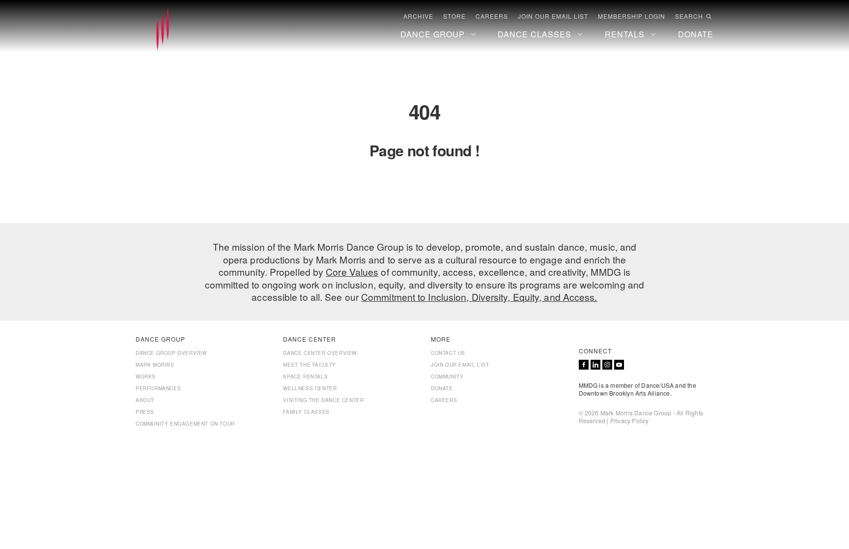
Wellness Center (310, 388)
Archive (418, 16)
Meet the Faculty (309, 364)
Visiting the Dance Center (323, 400)
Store (454, 16)
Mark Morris (155, 364)
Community (447, 376)
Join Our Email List (553, 16)
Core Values (352, 271)
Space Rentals (305, 376)
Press (145, 411)
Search (689, 16)
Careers (492, 16)
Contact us (448, 352)
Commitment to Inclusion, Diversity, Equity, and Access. (479, 296)
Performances (158, 388)
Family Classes (306, 411)
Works (146, 376)
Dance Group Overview (171, 352)
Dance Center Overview (320, 352)
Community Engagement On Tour (185, 423)
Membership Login (631, 16)
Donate (442, 388)
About (145, 400)
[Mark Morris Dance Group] (163, 30)
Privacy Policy (629, 420)
